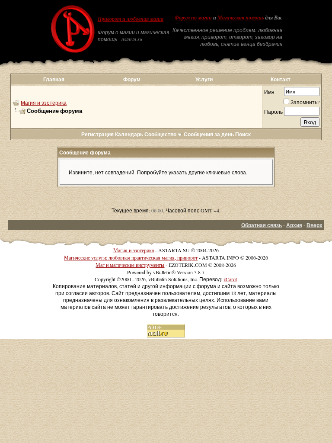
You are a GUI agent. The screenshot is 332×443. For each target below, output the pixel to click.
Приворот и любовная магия (130, 19)
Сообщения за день (209, 134)
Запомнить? (304, 102)
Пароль (273, 111)
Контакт (280, 79)
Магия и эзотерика (44, 102)
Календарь (129, 134)
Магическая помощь (240, 18)
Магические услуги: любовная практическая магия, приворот (131, 257)
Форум (131, 79)
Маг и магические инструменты (130, 264)
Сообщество (160, 134)
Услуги (204, 79)
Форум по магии (193, 18)
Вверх (314, 225)
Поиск (243, 134)
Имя (269, 91)
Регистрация (97, 134)
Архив (294, 225)
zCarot (230, 279)
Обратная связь (261, 225)
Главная (53, 79)
